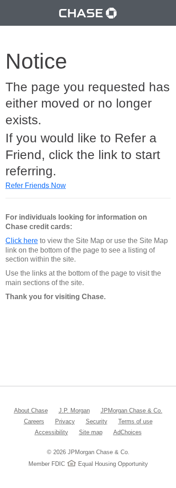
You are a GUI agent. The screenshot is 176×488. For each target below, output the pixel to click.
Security (96, 421)
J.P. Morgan (74, 410)
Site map (90, 432)
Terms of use (135, 421)
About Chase (31, 410)
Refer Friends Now (35, 185)
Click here (21, 240)
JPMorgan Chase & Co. (131, 410)
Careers (34, 421)
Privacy (65, 421)
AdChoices (127, 432)
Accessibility (51, 432)
